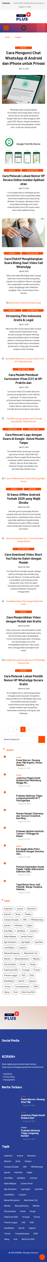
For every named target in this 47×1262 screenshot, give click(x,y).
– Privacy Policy (8, 1077)
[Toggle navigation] (6, 28)
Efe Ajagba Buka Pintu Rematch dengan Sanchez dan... (30, 851)
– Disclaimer (7, 1074)
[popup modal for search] (41, 27)
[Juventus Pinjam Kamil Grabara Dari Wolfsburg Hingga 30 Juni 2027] (10, 1116)
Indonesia (18, 925)
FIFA (25, 920)
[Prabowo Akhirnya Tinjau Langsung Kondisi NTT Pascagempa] (10, 1132)
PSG (23, 975)
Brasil (18, 914)
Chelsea (28, 914)
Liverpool (22, 948)
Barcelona (31, 909)
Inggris (29, 925)
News (18, 811)
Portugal (25, 970)
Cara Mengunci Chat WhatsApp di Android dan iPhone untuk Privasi (23, 58)
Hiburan (12, 310)
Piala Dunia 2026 (11, 970)
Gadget (18, 37)
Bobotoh (7, 914)
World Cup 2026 (28, 992)
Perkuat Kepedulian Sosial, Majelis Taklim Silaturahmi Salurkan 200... (30, 869)
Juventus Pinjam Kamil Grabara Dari (33, 1116)
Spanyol (32, 981)
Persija (32, 964)
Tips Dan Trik (32, 170)
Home (7, 37)
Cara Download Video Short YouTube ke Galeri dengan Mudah (23, 558)
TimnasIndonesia (22, 987)
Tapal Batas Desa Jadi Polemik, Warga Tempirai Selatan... (29, 887)
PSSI (32, 975)
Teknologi (12, 429)
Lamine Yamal (27, 936)
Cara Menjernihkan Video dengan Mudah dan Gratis (23, 619)
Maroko (7, 959)
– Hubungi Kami (8, 1080)
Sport (18, 757)
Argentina (8, 909)
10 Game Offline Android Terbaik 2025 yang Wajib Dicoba (23, 498)
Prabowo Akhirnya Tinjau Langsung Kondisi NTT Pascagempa (29, 798)
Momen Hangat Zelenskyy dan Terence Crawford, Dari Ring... (29, 816)
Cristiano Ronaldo (11, 920)
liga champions (10, 942)
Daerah (19, 793)
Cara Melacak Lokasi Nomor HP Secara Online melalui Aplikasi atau (23, 180)
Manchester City (31, 953)
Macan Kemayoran (12, 953)
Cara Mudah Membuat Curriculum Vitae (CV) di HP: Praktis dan (23, 379)
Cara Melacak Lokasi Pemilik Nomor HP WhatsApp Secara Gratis (23, 680)
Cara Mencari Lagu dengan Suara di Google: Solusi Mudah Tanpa (23, 438)
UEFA (36, 987)
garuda (7, 925)
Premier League (10, 975)
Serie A (21, 981)
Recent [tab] (10, 750)
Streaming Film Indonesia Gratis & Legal (23, 318)
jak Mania (21, 931)
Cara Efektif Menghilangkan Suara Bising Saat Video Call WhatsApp (23, 263)
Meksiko (36, 959)
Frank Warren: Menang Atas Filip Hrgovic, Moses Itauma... (29, 762)
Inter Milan (8, 931)
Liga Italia (38, 942)
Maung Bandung (21, 959)
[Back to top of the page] (42, 1257)
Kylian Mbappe (10, 936)
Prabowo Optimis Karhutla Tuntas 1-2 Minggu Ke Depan (30, 833)
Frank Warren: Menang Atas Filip (33, 1100)
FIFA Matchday (37, 920)
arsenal (20, 909)
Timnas (7, 987)
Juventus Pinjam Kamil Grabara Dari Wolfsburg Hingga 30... (28, 780)
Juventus (33, 931)
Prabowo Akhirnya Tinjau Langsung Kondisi (30, 1133)
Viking (6, 992)
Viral (15, 992)
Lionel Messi (9, 948)
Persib (22, 964)
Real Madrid (9, 981)
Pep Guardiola (10, 964)
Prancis (37, 970)
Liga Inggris (25, 942)
